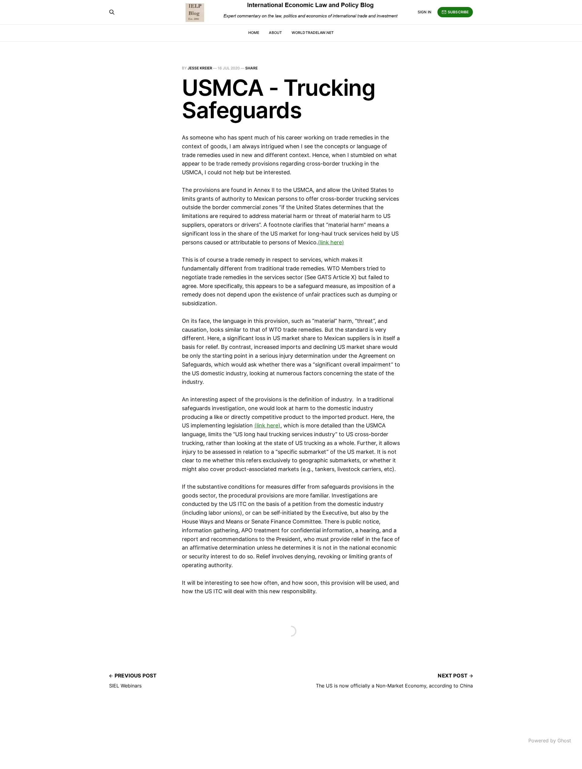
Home (253, 32)
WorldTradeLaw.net (313, 32)
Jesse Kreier (200, 68)
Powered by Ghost (549, 740)
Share (251, 68)
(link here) (331, 242)
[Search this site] (111, 12)
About (275, 32)
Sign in (424, 12)
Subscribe (458, 12)
